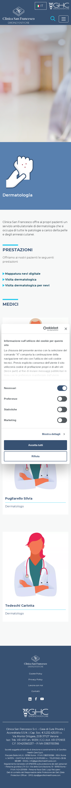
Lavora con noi (35, 685)
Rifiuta (35, 456)
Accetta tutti (35, 445)
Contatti (35, 691)
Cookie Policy (35, 673)
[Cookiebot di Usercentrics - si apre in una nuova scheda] (44, 328)
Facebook (36, 699)
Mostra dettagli (51, 434)
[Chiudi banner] (66, 329)
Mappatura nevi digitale (22, 273)
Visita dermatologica (20, 279)
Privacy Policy (35, 679)
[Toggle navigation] (63, 18)
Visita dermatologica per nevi (27, 285)
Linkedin (30, 700)
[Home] (35, 661)
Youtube (42, 699)
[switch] (62, 399)
